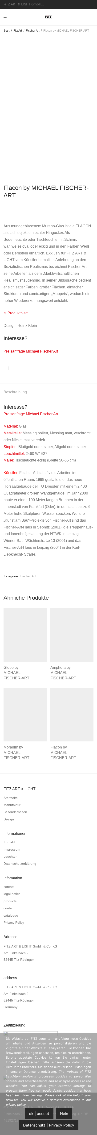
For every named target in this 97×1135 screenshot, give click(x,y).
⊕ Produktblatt (16, 313)
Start (6, 30)
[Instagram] (59, 4)
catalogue (11, 915)
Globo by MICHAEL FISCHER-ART (16, 672)
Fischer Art (32, 30)
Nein (64, 1113)
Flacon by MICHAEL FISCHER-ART (63, 752)
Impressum (12, 849)
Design (9, 819)
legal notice (12, 894)
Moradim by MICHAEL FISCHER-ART (16, 752)
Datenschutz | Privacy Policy (48, 1125)
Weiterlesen (11, 677)
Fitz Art (17, 30)
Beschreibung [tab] (15, 392)
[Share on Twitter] (20, 369)
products (10, 901)
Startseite (11, 798)
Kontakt (9, 842)
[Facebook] (53, 4)
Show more (30, 677)
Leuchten (10, 856)
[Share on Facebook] (13, 369)
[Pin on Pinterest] (27, 369)
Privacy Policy (14, 922)
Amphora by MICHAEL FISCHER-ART (63, 672)
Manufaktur (12, 805)
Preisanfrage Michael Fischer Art (31, 351)
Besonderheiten (15, 812)
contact (9, 887)
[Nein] (91, 1083)
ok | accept (39, 1113)
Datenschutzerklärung (20, 863)
